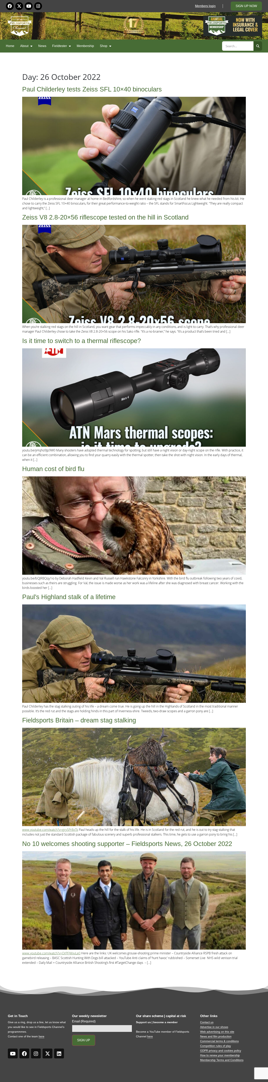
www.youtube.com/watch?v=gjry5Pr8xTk (50, 829)
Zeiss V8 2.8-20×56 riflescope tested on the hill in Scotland (105, 217)
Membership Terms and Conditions (221, 1060)
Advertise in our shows (214, 1026)
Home (10, 46)
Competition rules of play (215, 1045)
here (41, 1036)
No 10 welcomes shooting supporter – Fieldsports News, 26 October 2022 (127, 843)
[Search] (257, 46)
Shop (103, 46)
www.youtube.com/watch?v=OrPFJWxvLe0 (51, 953)
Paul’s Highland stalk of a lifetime (69, 596)
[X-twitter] (19, 6)
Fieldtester (59, 46)
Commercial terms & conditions (219, 1041)
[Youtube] (29, 6)
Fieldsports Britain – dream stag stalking (79, 720)
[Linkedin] (59, 1053)
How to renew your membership (220, 1055)
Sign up (83, 1040)
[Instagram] (38, 6)
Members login (205, 6)
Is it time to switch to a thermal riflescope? (81, 340)
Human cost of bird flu (53, 468)
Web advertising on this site (217, 1031)
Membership (85, 46)
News (42, 46)
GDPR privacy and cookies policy (220, 1050)
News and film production (216, 1036)
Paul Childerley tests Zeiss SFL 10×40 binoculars (92, 89)
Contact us (206, 1022)
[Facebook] (10, 6)
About (24, 46)
